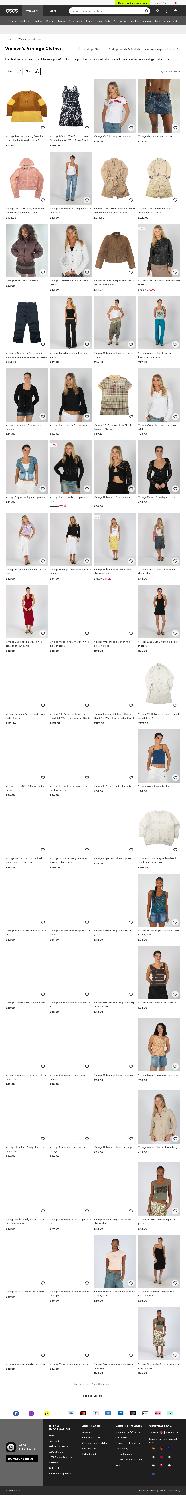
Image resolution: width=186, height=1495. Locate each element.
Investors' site (89, 1448)
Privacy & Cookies (147, 1490)
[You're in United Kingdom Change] (175, 2)
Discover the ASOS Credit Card (129, 1462)
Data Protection (57, 1468)
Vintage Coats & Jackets (124, 49)
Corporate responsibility (94, 1443)
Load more (93, 1396)
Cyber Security (90, 1454)
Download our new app (132, 2)
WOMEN (32, 10)
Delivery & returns (58, 1446)
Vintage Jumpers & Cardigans (164, 49)
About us (87, 1432)
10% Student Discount (60, 1457)
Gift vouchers (122, 1437)
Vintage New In (94, 49)
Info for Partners (123, 1454)
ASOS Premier (56, 1451)
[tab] (12, 20)
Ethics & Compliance (60, 1473)
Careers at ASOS (91, 1437)
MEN (53, 10)
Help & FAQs (160, 2)
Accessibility (174, 1490)
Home (9, 39)
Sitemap (53, 1462)
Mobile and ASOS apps (127, 1432)
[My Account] (157, 10)
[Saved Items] (166, 10)
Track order (55, 1440)
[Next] (177, 49)
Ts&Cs (162, 1490)
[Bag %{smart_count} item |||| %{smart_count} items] (175, 10)
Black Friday (121, 1448)
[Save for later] (43, 128)
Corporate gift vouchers (127, 1443)
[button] (153, 1448)
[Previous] (79, 49)
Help (51, 1435)
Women (22, 39)
